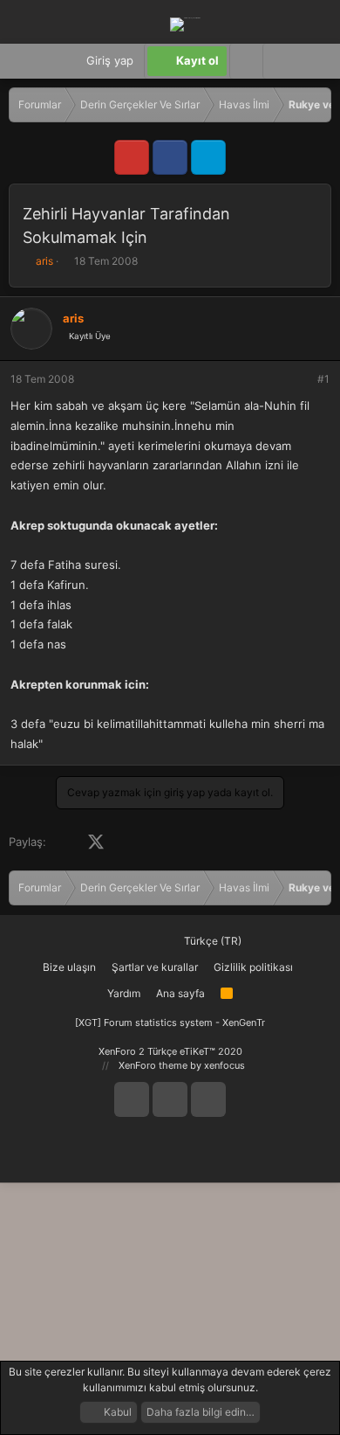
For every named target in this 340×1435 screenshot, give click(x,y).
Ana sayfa (180, 993)
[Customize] (245, 61)
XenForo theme (153, 1065)
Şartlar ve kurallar (155, 967)
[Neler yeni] (313, 61)
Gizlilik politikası (253, 967)
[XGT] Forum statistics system (170, 1022)
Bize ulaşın (69, 967)
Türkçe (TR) (211, 940)
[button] (279, 61)
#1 (323, 378)
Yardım (123, 993)
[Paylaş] (300, 379)
